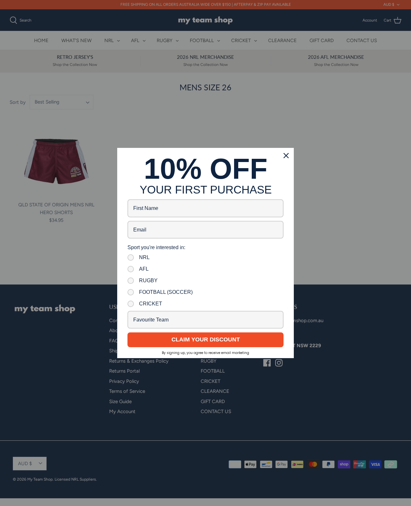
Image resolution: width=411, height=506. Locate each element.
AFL (144, 269)
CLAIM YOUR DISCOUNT (205, 339)
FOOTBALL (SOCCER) (166, 292)
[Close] (286, 155)
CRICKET (150, 303)
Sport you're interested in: (156, 247)
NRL (144, 257)
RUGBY (148, 280)
